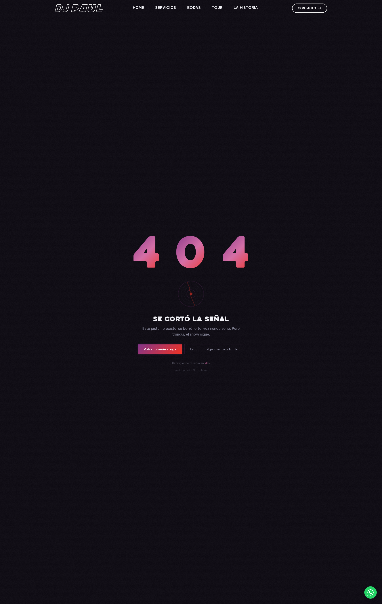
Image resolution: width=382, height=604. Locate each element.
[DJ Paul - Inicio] (79, 8)
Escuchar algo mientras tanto (214, 349)
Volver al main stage (160, 349)
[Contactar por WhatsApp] (370, 592)
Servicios (166, 7)
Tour (217, 7)
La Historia (246, 7)
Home (139, 7)
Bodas (194, 7)
